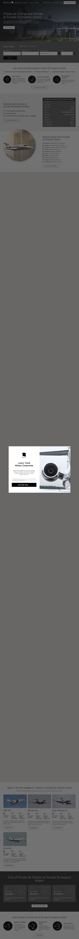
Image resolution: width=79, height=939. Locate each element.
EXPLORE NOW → (24, 485)
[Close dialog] (69, 448)
